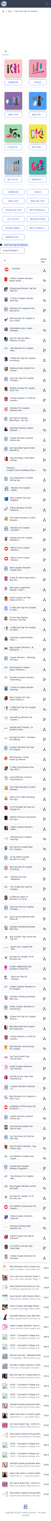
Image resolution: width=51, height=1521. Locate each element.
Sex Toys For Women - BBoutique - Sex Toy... (19, 419)
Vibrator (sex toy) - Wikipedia (19, 878)
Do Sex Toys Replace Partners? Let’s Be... (19, 618)
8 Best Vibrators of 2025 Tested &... (21, 508)
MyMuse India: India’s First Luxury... (22, 369)
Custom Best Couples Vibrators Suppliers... (19, 1167)
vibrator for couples (14, 237)
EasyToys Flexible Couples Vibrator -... (21, 429)
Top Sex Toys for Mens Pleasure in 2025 (20, 339)
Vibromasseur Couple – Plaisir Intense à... (20, 668)
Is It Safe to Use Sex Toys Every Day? (21, 1247)
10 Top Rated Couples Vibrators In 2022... (19, 858)
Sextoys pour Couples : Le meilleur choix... (21, 728)
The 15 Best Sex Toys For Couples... (21, 888)
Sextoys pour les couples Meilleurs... (21, 538)
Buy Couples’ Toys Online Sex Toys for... (23, 937)
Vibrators (13, 82)
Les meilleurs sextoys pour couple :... (22, 1157)
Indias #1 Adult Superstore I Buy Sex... (23, 578)
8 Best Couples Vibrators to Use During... (22, 1007)
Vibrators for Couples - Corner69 (20, 528)
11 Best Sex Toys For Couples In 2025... (23, 608)
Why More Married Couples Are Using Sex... (22, 1027)
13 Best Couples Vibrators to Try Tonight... (22, 987)
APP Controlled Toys (39, 147)
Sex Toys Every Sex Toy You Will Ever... (22, 1137)
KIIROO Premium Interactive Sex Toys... (23, 818)
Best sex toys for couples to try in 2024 (22, 319)
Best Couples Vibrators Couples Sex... (20, 568)
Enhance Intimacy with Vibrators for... (20, 1227)
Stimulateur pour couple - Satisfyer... (21, 329)
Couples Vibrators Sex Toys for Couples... (22, 748)
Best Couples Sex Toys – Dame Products (20, 698)
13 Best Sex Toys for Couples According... (22, 359)
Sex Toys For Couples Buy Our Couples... (21, 848)
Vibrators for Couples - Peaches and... (20, 409)
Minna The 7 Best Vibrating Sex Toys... (22, 798)
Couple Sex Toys (14, 147)
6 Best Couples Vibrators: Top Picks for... (21, 1067)
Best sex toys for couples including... (21, 868)
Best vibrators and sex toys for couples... (22, 1047)
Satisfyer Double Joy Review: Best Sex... (22, 927)
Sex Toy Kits (13, 179)
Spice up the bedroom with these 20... (22, 917)
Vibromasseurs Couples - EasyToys (21, 838)
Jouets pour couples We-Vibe (22, 947)
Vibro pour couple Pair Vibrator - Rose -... (20, 588)
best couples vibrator (39, 228)
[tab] (5, 51)
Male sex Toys (39, 114)
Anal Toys (13, 114)
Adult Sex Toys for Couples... (19, 977)
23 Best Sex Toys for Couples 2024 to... (23, 1017)
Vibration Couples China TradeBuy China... (21, 469)
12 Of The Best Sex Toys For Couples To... (22, 808)
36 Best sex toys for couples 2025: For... (22, 389)
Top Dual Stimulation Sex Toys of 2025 (21, 1127)
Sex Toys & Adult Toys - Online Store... (20, 1057)
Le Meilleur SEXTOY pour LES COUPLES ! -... (23, 1107)
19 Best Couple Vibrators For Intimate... (23, 1257)
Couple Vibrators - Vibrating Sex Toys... (22, 658)
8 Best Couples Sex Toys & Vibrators (22, 1237)
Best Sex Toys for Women (26, 11)
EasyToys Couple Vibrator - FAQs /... (22, 638)
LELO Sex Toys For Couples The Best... (22, 379)
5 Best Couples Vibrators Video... (21, 828)
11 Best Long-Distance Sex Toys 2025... (22, 768)
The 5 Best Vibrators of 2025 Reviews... (22, 518)
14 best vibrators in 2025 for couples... (22, 399)
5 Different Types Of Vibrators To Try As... (19, 897)
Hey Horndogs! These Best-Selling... (22, 459)
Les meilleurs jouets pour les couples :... (23, 1207)
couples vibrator (14, 228)
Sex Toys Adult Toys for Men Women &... (22, 449)
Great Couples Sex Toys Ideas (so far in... (20, 598)
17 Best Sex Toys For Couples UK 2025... (23, 628)
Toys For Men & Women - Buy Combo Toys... (23, 1147)
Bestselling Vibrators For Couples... (21, 718)
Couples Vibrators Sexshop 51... (22, 1087)
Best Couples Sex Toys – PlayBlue (21, 498)
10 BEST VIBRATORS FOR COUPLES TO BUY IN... (20, 967)
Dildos (37, 82)
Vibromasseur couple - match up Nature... (20, 758)
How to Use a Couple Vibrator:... (19, 548)
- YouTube (15, 268)
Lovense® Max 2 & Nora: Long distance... (21, 778)
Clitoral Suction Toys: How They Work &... (21, 1077)
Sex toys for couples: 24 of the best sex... (21, 957)
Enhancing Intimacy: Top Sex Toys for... (23, 289)
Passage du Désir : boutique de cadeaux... (22, 738)
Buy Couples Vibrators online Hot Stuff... (23, 1187)
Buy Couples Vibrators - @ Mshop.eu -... (21, 648)
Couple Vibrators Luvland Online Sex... (21, 439)
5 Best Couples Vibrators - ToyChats (22, 1217)
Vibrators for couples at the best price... (22, 309)
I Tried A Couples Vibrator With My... (21, 299)
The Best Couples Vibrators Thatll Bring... (22, 678)
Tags (10, 11)
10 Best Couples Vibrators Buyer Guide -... (21, 279)
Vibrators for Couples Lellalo (20, 489)
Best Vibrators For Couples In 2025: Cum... (23, 1097)
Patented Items (39, 179)
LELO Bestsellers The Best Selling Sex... (21, 479)
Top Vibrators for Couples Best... (21, 349)
